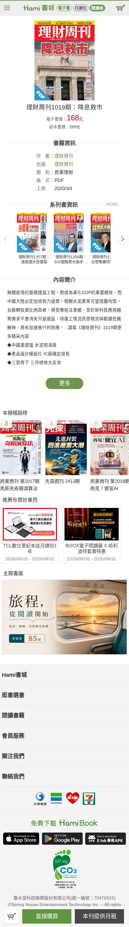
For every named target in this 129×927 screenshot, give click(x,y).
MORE (112, 204)
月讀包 (81, 8)
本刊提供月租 (99, 916)
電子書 (64, 8)
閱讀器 (97, 8)
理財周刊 (63, 156)
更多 (64, 383)
